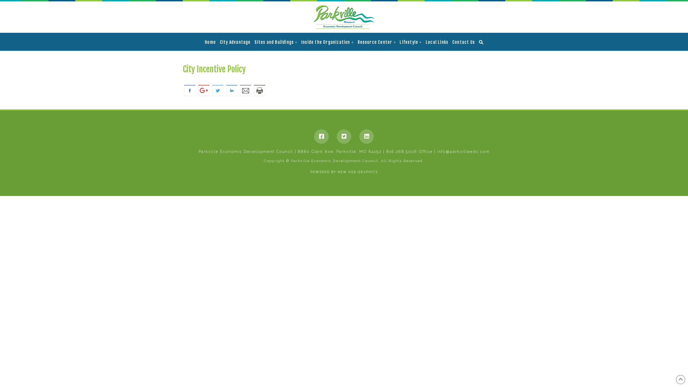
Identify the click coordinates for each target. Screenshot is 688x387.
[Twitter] (344, 136)
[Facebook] (321, 136)
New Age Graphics (358, 172)
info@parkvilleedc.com (463, 151)
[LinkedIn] (366, 136)
